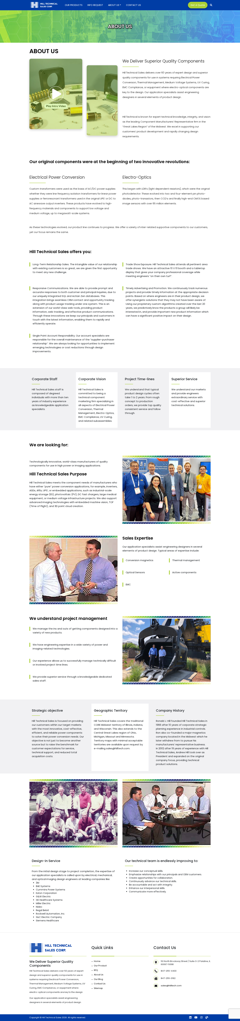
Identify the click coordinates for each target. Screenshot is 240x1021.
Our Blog (98, 979)
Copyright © (35, 1017)
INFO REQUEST (95, 5)
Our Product (100, 965)
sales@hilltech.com (171, 985)
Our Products (73, 5)
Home (97, 961)
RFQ (96, 970)
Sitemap (98, 988)
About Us (113, 5)
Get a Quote (198, 5)
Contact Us (133, 5)
